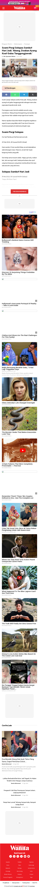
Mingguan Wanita (7, 44)
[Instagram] (14, 856)
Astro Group (32, 886)
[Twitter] (17, 856)
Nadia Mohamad (6, 764)
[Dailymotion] (28, 856)
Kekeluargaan (18, 44)
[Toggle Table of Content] (32, 88)
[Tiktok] (21, 856)
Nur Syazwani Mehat (9, 56)
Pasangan (27, 44)
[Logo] (19, 7)
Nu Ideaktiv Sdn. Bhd (18, 886)
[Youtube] (25, 856)
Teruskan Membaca (19, 191)
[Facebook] (10, 856)
